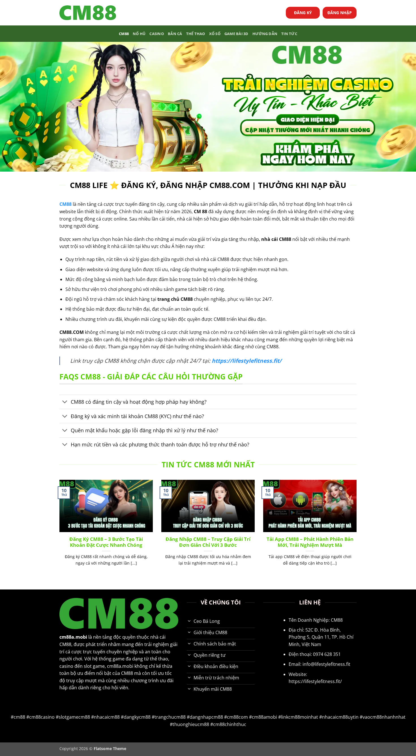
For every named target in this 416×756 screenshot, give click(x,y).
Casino (156, 33)
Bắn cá (175, 33)
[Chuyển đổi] (64, 402)
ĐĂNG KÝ (303, 12)
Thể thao (195, 33)
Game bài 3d (236, 33)
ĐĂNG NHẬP (339, 12)
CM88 (124, 33)
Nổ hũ (139, 33)
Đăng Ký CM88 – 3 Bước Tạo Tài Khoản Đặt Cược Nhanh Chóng (106, 542)
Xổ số (214, 33)
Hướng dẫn (264, 33)
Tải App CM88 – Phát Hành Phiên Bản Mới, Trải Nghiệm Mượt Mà (310, 542)
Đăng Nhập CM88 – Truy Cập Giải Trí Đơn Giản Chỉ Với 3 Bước (208, 542)
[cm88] (87, 12)
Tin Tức (289, 33)
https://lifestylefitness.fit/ (247, 360)
